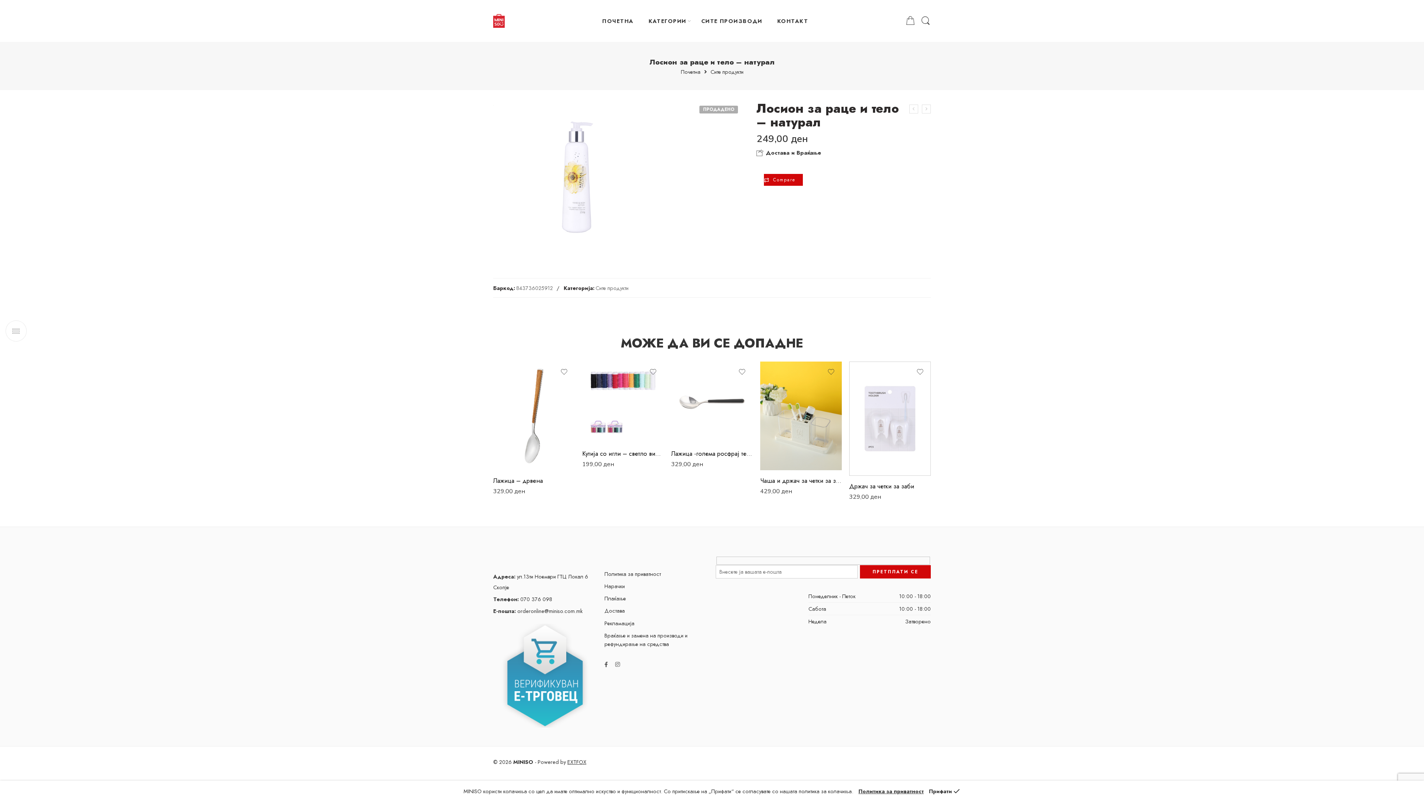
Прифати (940, 791)
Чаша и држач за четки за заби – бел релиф (801, 480)
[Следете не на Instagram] (617, 664)
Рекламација (619, 623)
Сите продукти (727, 72)
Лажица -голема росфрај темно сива (712, 453)
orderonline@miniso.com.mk (538, 611)
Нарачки (614, 586)
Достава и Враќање (792, 153)
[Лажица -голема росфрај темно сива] (712, 402)
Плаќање (615, 598)
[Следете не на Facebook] (606, 664)
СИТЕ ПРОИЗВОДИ (731, 21)
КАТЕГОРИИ (667, 21)
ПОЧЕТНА (617, 21)
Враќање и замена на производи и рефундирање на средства (646, 640)
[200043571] (576, 177)
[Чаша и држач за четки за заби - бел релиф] (801, 416)
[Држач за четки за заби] (890, 419)
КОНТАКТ (792, 21)
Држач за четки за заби (881, 486)
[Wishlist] (564, 372)
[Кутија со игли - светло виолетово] (623, 402)
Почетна (691, 72)
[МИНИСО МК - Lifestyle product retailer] (499, 21)
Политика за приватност (632, 574)
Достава (614, 610)
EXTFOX (576, 762)
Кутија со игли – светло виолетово (623, 453)
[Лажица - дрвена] (534, 416)
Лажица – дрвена (518, 480)
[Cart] (910, 21)
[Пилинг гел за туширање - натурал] (926, 109)
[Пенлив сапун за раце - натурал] (913, 109)
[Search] (925, 21)
